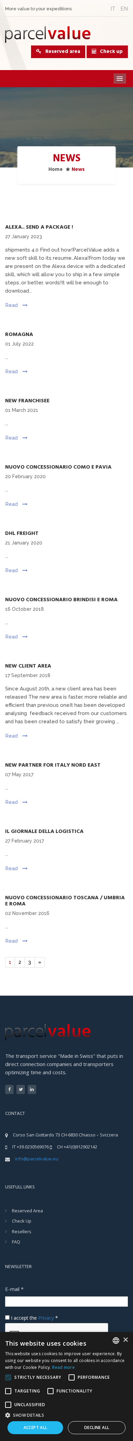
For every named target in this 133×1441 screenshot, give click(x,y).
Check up (111, 52)
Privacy (46, 1318)
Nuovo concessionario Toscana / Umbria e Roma (65, 900)
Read (12, 305)
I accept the (34, 1318)
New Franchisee (27, 400)
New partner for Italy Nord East (53, 765)
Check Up (21, 1221)
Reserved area (60, 52)
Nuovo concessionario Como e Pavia (58, 467)
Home (55, 169)
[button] (66, 1415)
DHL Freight (22, 533)
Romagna (19, 334)
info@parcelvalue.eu (36, 1159)
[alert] (66, 1386)
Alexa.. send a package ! (39, 227)
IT (113, 8)
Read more (63, 1367)
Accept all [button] (35, 1427)
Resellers (21, 1231)
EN (124, 8)
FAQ (16, 1242)
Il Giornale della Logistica (44, 831)
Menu (120, 78)
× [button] (125, 1340)
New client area (28, 666)
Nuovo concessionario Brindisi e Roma (61, 599)
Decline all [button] (96, 1427)
